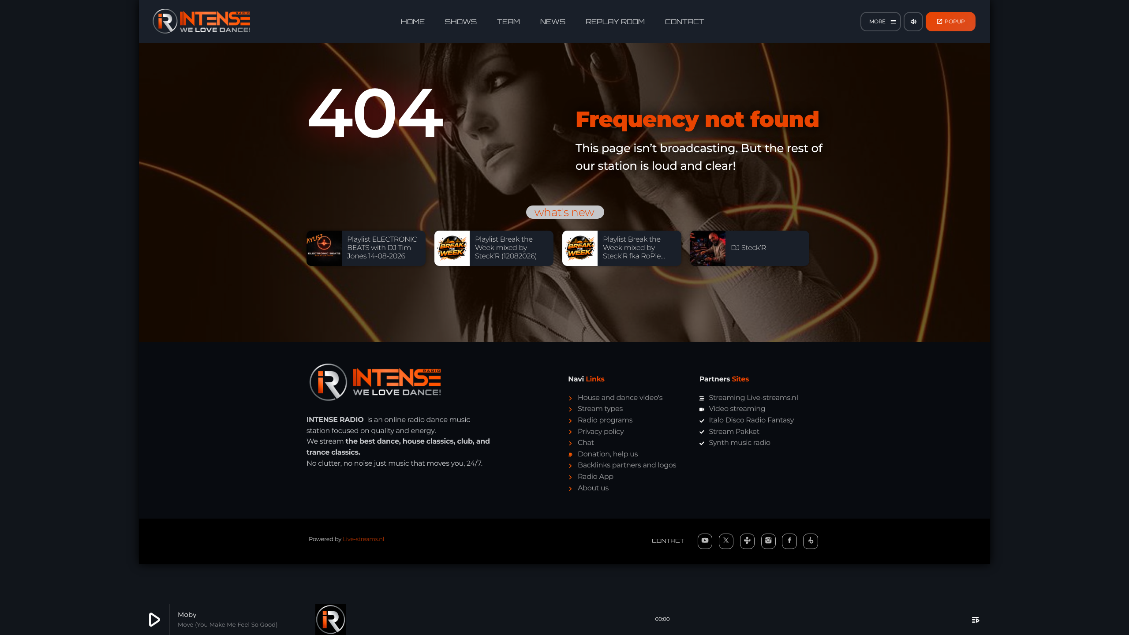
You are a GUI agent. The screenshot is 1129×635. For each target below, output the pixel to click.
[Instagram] (768, 541)
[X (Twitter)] (726, 541)
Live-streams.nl (363, 539)
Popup (950, 21)
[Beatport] (810, 541)
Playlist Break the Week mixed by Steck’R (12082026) (506, 248)
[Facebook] (789, 541)
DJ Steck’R (748, 248)
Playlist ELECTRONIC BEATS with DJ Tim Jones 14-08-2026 (382, 248)
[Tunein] (747, 541)
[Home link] (201, 21)
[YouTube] (705, 541)
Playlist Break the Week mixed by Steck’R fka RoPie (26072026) (632, 252)
